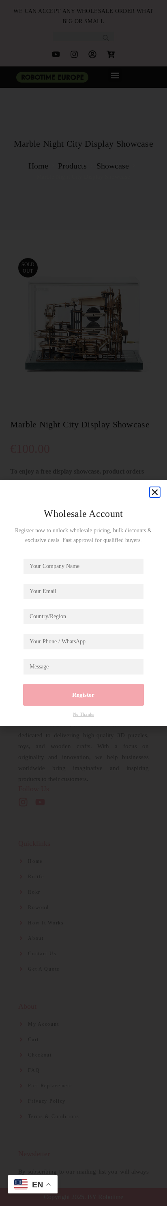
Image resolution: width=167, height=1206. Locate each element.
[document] (83, 603)
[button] (155, 492)
